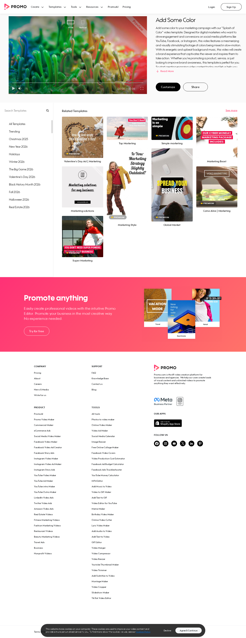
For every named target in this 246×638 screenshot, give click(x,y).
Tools (74, 6)
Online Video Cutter (102, 520)
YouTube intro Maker (44, 486)
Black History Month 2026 (24, 184)
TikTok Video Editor (101, 598)
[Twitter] (183, 444)
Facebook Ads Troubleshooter (107, 469)
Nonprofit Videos (43, 553)
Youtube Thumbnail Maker (105, 564)
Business (38, 548)
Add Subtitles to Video (103, 575)
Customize (168, 87)
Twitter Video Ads (43, 503)
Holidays (14, 154)
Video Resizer (98, 559)
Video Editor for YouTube (104, 503)
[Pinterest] (200, 444)
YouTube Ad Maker (43, 481)
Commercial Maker (43, 425)
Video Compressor (101, 553)
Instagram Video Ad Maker (47, 464)
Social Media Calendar (103, 436)
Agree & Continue (188, 630)
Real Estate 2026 (19, 207)
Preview (82, 133)
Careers (38, 384)
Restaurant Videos (43, 531)
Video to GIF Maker (101, 492)
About (37, 378)
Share (195, 87)
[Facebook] (163, 401)
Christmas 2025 (18, 139)
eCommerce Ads (42, 430)
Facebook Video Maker (45, 441)
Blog (94, 389)
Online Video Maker (102, 425)
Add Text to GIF (99, 497)
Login (211, 6)
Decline (167, 630)
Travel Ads (39, 542)
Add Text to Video (101, 536)
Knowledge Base (100, 378)
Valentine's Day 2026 (22, 177)
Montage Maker (100, 581)
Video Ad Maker (100, 430)
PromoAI (113, 6)
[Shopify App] (183, 423)
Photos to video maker (103, 419)
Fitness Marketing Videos (47, 520)
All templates (17, 124)
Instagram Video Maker (46, 458)
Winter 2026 (16, 162)
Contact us (97, 384)
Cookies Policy (143, 631)
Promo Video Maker (44, 419)
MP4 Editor (97, 481)
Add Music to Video (101, 486)
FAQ (94, 372)
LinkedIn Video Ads (43, 497)
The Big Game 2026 (21, 169)
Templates (55, 6)
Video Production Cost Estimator (108, 458)
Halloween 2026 (19, 199)
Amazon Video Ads (43, 508)
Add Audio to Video (102, 531)
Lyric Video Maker (101, 525)
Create (35, 6)
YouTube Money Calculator (105, 475)
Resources (92, 6)
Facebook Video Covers (103, 453)
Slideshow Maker (100, 592)
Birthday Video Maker (103, 514)
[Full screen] (142, 88)
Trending (14, 131)
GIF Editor (97, 542)
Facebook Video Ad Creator (48, 447)
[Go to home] (17, 7)
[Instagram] (179, 401)
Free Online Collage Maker (105, 447)
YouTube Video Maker (45, 475)
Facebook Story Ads (44, 453)
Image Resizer (99, 441)
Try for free (36, 331)
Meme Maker (98, 508)
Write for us (40, 395)
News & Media (41, 389)
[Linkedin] (191, 444)
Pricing (127, 6)
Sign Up (231, 6)
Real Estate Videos (43, 514)
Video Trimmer (99, 570)
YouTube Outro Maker (45, 492)
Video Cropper (99, 587)
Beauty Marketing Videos (47, 536)
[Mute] (20, 88)
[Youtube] (174, 444)
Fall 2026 (14, 192)
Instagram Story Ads (44, 469)
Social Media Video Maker (47, 436)
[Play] (13, 88)
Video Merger (99, 548)
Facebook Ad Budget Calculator (108, 464)
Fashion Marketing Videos (47, 525)
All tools (96, 414)
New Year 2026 (18, 146)
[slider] (12, 83)
